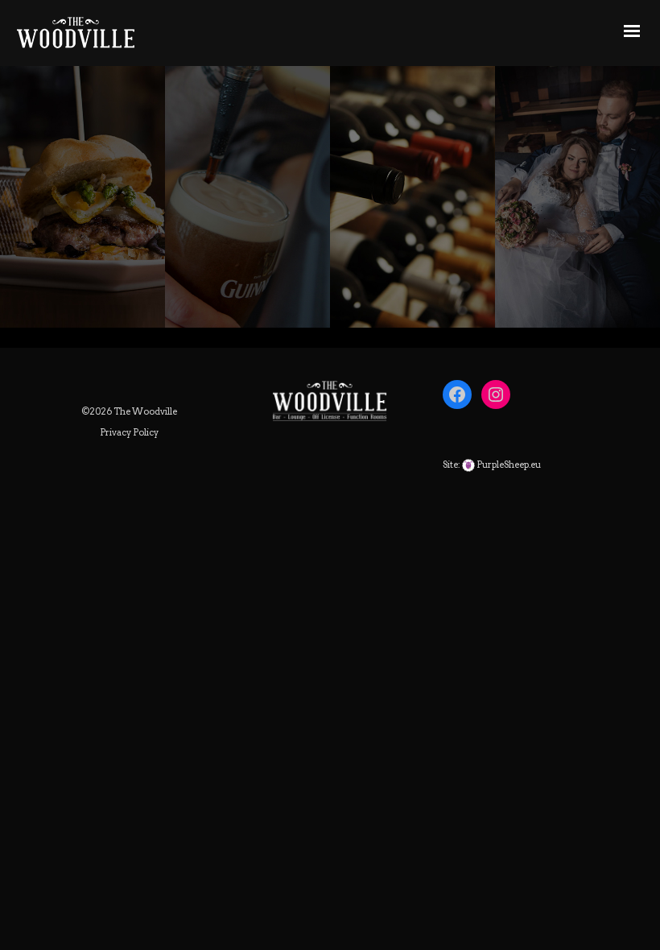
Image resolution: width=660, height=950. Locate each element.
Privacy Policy (129, 432)
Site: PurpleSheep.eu (492, 464)
